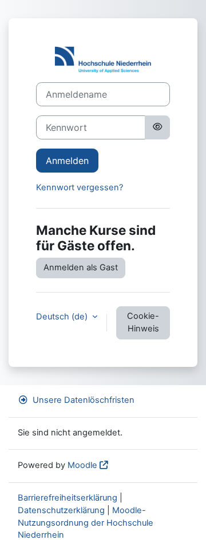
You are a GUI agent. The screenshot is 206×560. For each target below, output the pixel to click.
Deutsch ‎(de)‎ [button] (63, 316)
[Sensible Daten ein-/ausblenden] (157, 127)
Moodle (82, 465)
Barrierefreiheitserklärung (67, 498)
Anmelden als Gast (80, 267)
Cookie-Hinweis (143, 322)
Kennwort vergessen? (79, 187)
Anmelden (67, 160)
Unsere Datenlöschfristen (83, 400)
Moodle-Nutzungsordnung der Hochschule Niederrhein (85, 523)
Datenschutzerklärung (61, 510)
